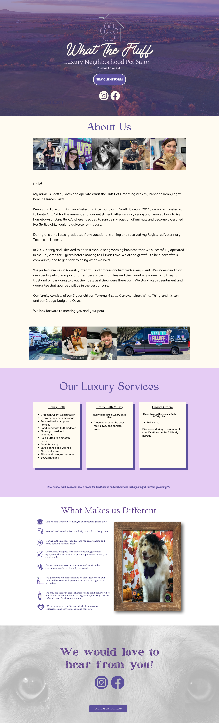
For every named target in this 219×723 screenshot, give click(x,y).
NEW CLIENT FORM (109, 79)
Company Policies (108, 708)
